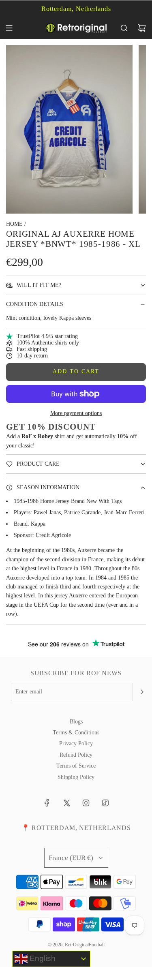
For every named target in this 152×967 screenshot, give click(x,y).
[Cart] (142, 28)
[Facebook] (47, 803)
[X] (66, 803)
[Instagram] (86, 803)
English (42, 958)
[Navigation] (9, 28)
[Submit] (142, 692)
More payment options (76, 413)
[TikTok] (105, 803)
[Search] (124, 28)
